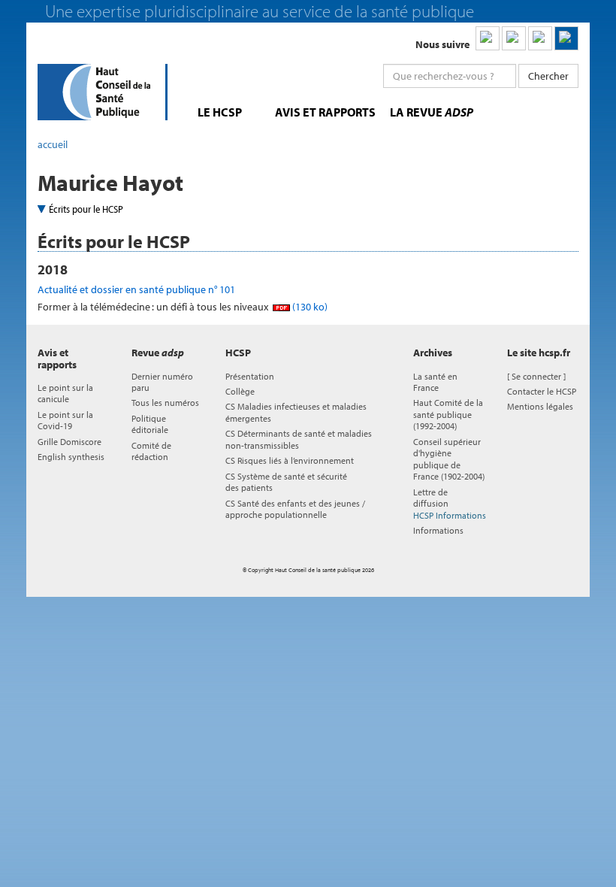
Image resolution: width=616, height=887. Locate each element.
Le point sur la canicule (65, 393)
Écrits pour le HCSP (86, 209)
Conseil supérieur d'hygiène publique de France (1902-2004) (449, 459)
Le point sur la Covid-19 (65, 420)
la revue (431, 112)
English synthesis (71, 456)
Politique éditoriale (149, 424)
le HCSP (220, 112)
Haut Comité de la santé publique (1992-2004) (448, 414)
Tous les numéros (165, 402)
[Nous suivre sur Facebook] (540, 38)
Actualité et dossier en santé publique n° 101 (136, 289)
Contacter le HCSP (541, 391)
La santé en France (435, 382)
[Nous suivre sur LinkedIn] (488, 38)
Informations (438, 530)
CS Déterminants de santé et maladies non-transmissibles (298, 439)
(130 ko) (309, 306)
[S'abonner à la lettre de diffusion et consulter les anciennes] (566, 38)
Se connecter (536, 376)
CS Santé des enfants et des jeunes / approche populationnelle (295, 509)
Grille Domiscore (69, 441)
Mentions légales (540, 406)
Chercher (548, 76)
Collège (240, 391)
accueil (53, 144)
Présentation (249, 376)
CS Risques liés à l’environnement (289, 460)
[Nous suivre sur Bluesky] (514, 38)
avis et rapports (325, 112)
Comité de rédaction (151, 451)
